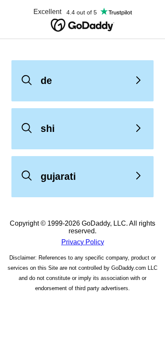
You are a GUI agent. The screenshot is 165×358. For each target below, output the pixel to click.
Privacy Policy (82, 242)
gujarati (58, 176)
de (46, 80)
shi (48, 128)
